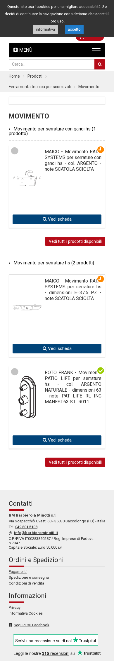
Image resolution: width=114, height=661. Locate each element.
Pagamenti (18, 571)
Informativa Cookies (26, 613)
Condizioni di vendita (26, 583)
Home (14, 76)
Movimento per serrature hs (53, 263)
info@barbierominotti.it (36, 533)
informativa (45, 29)
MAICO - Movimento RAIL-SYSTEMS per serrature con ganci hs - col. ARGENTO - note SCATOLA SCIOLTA (73, 160)
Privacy (14, 607)
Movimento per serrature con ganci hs (52, 131)
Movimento (88, 86)
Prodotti (34, 76)
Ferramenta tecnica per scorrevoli (40, 86)
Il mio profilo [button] (26, 35)
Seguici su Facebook (31, 625)
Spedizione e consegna (29, 577)
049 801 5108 (26, 527)
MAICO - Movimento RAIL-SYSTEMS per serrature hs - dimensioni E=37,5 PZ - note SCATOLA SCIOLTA (73, 289)
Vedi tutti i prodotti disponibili (75, 241)
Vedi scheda (59, 219)
